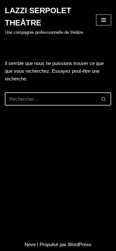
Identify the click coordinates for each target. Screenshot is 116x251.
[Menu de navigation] (103, 19)
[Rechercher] (104, 99)
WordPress (80, 244)
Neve (30, 244)
